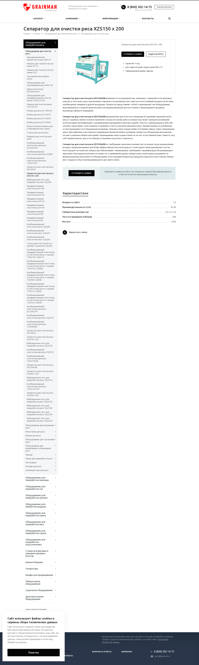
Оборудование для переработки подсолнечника (35, 542)
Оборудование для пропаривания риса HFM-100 (40, 84)
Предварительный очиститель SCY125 (35, 200)
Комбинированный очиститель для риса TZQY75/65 (36, 160)
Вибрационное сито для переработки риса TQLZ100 (39, 344)
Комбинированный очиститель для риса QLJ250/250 (36, 308)
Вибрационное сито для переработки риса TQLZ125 (39, 379)
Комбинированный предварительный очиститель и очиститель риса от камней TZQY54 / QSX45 (41, 299)
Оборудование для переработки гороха (35, 532)
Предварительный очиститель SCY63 (35, 219)
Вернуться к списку (78, 232)
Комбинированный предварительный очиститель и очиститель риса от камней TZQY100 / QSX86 (41, 265)
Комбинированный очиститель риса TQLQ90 (38, 225)
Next (111, 66)
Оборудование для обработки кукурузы (35, 505)
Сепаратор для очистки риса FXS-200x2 (40, 332)
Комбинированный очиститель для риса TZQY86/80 (36, 324)
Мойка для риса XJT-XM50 (39, 118)
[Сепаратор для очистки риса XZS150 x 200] (91, 66)
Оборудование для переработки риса (35, 43)
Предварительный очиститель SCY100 (35, 206)
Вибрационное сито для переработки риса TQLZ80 (39, 181)
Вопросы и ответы (101, 652)
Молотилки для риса (35, 432)
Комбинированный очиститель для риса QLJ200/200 (36, 145)
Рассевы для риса (33, 466)
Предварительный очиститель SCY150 (35, 193)
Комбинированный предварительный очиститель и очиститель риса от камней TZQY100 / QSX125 (41, 253)
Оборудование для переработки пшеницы (37, 478)
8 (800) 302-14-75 (139, 7)
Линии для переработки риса (38, 459)
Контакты (148, 18)
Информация (110, 18)
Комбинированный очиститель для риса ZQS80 (40, 153)
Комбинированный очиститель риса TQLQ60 (38, 238)
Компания (72, 18)
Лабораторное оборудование (32, 582)
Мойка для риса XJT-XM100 (39, 111)
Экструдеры (31, 462)
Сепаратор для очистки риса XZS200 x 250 (40, 372)
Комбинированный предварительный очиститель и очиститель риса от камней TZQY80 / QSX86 (41, 276)
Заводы (28, 455)
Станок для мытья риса (37, 133)
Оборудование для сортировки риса (39, 440)
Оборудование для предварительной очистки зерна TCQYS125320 (39, 97)
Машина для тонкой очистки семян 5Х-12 (40, 65)
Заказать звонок (164, 7)
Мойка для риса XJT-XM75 (39, 115)
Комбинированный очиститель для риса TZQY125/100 (36, 386)
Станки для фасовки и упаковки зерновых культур (36, 553)
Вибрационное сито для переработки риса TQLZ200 (39, 413)
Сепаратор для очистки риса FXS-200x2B (40, 366)
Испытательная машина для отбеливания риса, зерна (40, 127)
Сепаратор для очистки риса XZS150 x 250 (40, 338)
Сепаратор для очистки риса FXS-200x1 (40, 168)
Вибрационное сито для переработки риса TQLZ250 (39, 419)
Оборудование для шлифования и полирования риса (38, 448)
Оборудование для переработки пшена (35, 514)
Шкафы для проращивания (39, 575)
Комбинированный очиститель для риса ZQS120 (40, 351)
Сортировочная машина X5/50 (38, 77)
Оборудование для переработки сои (35, 487)
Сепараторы (31, 568)
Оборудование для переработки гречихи (36, 496)
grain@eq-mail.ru (162, 656)
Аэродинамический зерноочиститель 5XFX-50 (39, 58)
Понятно (33, 652)
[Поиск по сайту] (169, 19)
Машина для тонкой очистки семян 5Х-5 (40, 71)
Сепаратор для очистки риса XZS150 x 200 (40, 174)
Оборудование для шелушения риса (39, 426)
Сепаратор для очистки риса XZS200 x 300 (40, 394)
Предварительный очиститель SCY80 (35, 213)
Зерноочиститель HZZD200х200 (35, 90)
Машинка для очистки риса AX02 (39, 137)
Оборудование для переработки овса (35, 523)
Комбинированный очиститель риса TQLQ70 (38, 232)
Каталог (38, 18)
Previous (71, 66)
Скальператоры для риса (36, 470)
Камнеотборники (34, 562)
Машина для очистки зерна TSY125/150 (39, 105)
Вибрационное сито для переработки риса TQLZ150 (39, 400)
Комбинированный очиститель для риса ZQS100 (40, 316)
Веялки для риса (33, 436)
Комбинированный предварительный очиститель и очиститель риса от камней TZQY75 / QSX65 (41, 287)
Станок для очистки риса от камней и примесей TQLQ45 (40, 244)
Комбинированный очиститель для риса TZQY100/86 (36, 358)
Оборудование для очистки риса (38, 52)
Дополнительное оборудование (34, 597)
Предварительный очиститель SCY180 (35, 187)
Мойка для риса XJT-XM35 (39, 122)
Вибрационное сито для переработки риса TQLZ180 (39, 407)
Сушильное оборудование (39, 590)
